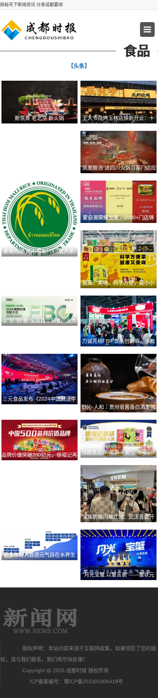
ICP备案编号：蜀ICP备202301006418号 (76, 681)
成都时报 (40, 620)
